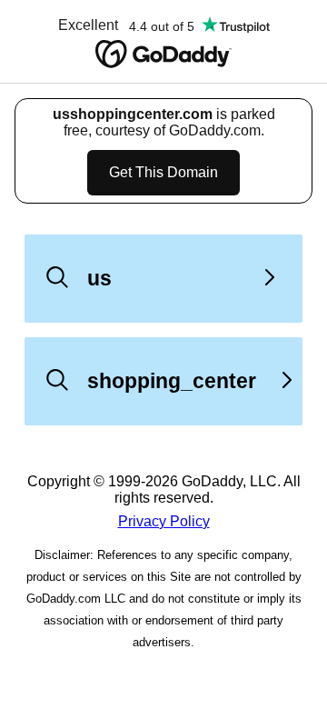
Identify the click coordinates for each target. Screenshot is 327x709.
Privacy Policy (164, 521)
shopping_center (171, 381)
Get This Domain (163, 172)
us (99, 278)
